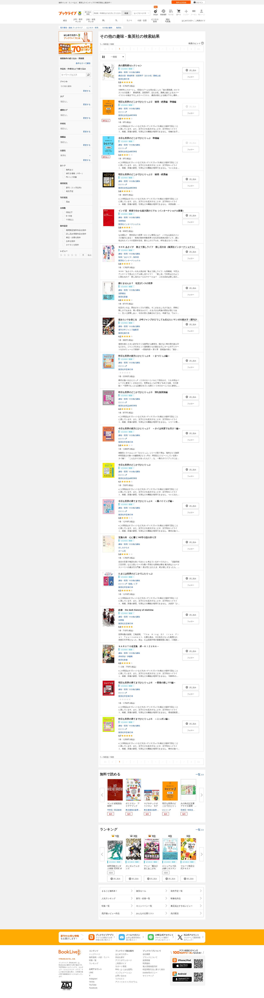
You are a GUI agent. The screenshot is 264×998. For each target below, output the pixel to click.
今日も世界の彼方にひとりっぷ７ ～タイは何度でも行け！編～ (149, 428)
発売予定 (69, 191)
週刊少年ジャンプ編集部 (128, 329)
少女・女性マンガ (90, 20)
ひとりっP (122, 111)
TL (116, 20)
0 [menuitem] (83, 255)
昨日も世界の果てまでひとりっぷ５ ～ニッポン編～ (144, 718)
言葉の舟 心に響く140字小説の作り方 (137, 537)
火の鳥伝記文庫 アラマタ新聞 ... (188, 804)
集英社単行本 (123, 78)
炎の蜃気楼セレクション (130, 65)
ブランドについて (150, 957)
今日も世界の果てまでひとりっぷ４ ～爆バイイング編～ (146, 500)
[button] (152, 43)
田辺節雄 (117, 809)
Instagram (93, 978)
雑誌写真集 (167, 20)
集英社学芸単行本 (125, 369)
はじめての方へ (188, 20)
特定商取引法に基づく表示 (154, 969)
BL (103, 20)
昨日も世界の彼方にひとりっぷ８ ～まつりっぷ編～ (144, 355)
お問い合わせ (120, 975)
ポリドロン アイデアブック (132, 804)
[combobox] (107, 13)
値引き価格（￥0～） (75, 173)
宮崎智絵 (122, 220)
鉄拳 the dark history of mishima (135, 609)
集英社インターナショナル (129, 224)
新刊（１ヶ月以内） (74, 187)
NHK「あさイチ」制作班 (128, 257)
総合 (65, 20)
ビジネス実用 (155, 20)
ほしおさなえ (123, 547)
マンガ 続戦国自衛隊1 (114, 804)
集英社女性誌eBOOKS (127, 115)
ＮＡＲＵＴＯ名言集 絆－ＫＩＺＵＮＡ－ (138, 646)
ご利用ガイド (200, 20)
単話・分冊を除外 (73, 237)
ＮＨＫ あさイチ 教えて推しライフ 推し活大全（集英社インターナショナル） (157, 246)
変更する (86, 91)
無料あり (69, 169)
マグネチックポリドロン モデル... (151, 806)
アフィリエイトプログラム (126, 981)
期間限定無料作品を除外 (76, 230)
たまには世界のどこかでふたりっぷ (135, 573)
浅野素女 (122, 293)
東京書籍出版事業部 (134, 809)
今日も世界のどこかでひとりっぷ (134, 464)
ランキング (93, 963)
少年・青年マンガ (77, 20)
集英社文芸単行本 (125, 623)
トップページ (94, 954)
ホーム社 (122, 550)
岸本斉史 (122, 656)
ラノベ (129, 20)
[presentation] (60, 254)
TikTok (91, 981)
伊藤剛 (130, 656)
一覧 (200, 774)
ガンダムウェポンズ (132, 867)
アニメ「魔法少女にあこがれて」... (151, 868)
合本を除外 (70, 241)
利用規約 (146, 963)
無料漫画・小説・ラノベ (99, 957)
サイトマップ (148, 975)
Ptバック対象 (71, 177)
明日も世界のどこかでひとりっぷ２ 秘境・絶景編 (143, 174)
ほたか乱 (148, 75)
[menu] (83, 255)
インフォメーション (123, 972)
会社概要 (146, 954)
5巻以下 (69, 212)
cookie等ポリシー (150, 972)
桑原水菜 (122, 75)
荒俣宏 (183, 809)
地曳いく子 (133, 583)
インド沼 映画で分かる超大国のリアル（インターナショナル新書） (151, 210)
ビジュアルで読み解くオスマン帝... (169, 868)
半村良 (110, 809)
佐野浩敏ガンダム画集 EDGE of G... (114, 868)
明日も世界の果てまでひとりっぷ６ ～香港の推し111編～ (147, 682)
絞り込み (88, 13)
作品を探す (120, 957)
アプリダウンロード (123, 960)
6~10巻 (69, 215)
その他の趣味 (134, 72)
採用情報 (146, 960)
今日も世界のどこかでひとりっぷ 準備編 (138, 137)
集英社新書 (123, 296)
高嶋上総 (157, 75)
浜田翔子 (139, 75)
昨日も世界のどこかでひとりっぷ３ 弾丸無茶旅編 (143, 392)
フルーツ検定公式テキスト (187, 867)
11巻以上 (70, 219)
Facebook (93, 987)
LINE (91, 972)
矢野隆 (121, 620)
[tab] (75, 86)
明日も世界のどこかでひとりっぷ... (169, 806)
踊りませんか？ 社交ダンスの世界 (135, 283)
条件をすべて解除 (83, 63)
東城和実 (130, 75)
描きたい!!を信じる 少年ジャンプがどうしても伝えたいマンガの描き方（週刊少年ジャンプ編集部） (167, 319)
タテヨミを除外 (72, 244)
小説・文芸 (142, 20)
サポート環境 (120, 966)
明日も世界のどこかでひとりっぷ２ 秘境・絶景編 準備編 (147, 101)
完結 (68, 201)
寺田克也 (191, 809)
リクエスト (120, 978)
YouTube (92, 984)
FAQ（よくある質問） (124, 969)
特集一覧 (92, 960)
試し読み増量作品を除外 (76, 233)
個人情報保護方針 (150, 966)
